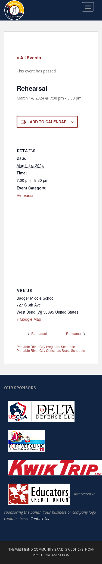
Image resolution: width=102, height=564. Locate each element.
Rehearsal (25, 195)
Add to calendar (48, 121)
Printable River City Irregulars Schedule (46, 347)
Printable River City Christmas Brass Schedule (51, 351)
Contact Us (39, 518)
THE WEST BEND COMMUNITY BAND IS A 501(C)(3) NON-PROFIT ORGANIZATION (51, 552)
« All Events (29, 57)
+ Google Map (29, 319)
